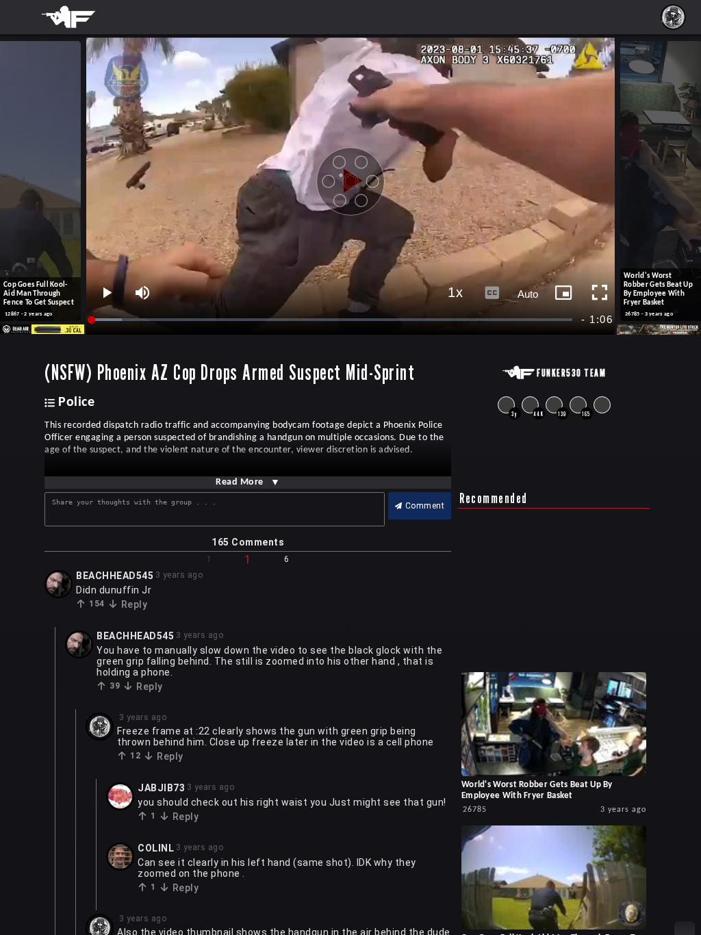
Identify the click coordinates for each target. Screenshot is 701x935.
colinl (156, 848)
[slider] (332, 320)
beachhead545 (114, 575)
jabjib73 (161, 787)
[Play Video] (350, 175)
